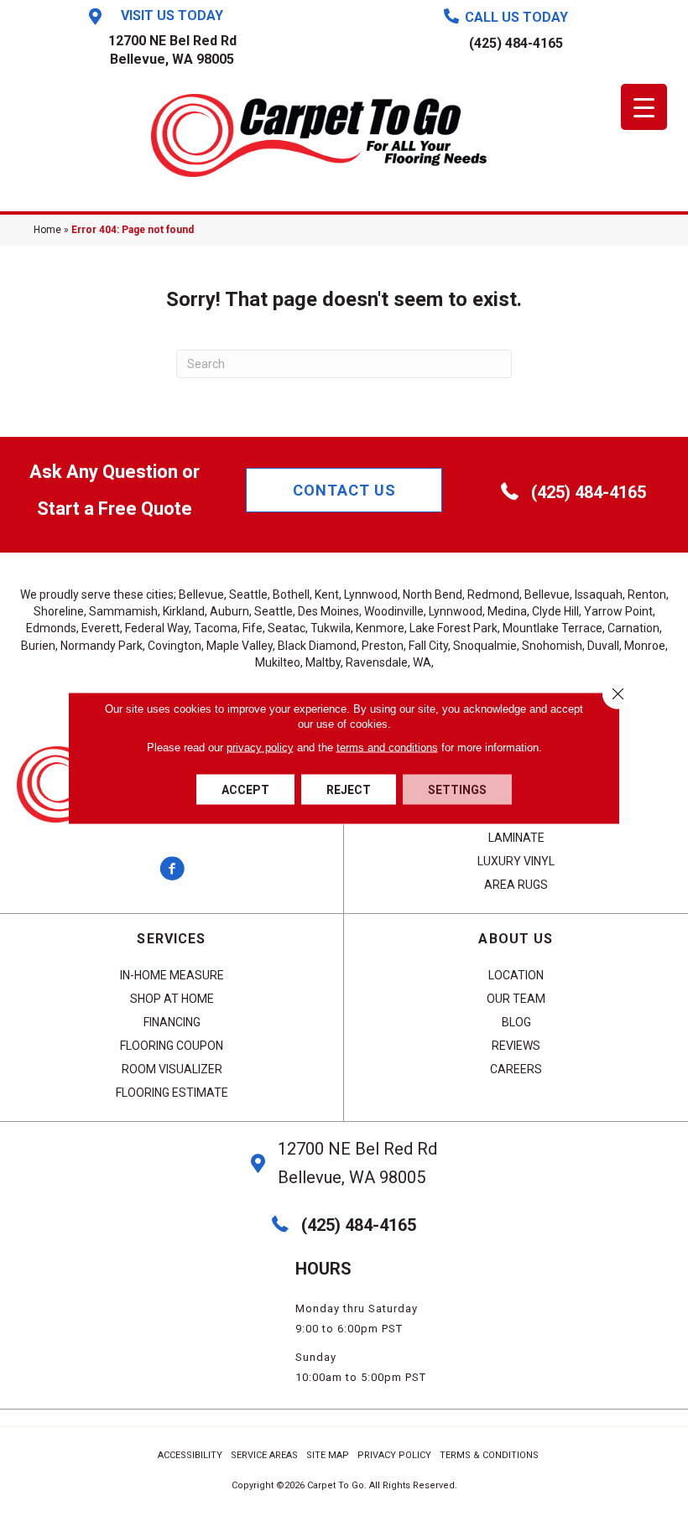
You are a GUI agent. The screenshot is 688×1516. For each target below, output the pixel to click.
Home (47, 230)
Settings (457, 790)
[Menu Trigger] (644, 107)
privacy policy (260, 747)
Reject (348, 790)
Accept (245, 790)
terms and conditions (387, 747)
